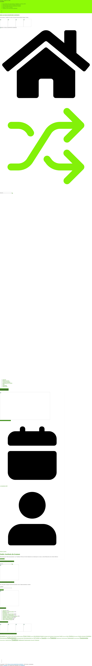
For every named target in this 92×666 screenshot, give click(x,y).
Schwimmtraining (28, 638)
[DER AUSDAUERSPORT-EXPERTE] (46, 99)
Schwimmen (11, 638)
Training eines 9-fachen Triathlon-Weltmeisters (12, 4)
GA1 (13, 636)
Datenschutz (5, 386)
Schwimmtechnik (20, 638)
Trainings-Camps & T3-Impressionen (10, 616)
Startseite (4, 379)
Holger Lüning (26, 636)
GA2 (15, 636)
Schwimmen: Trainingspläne (8, 615)
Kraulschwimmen (56, 636)
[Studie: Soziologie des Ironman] (25, 419)
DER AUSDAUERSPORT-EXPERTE (10, 15)
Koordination (46, 636)
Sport (32, 638)
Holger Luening (3, 551)
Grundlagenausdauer (19, 636)
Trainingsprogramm (8, 640)
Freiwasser (9, 636)
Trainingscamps (64, 638)
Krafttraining (52, 636)
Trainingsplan (84, 638)
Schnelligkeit (88, 636)
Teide (40, 638)
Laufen (61, 636)
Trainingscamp (58, 638)
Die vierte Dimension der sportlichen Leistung (12, 6)
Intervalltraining (37, 636)
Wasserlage (33, 640)
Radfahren (71, 636)
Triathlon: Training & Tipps (5, 420)
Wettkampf (37, 640)
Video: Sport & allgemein (8, 618)
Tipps (49, 638)
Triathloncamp (21, 640)
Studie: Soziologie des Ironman (10, 554)
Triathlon (15, 640)
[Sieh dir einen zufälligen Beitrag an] (46, 191)
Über (4, 384)
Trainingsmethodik (76, 638)
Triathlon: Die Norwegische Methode (10, 8)
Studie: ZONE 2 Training (8, 7)
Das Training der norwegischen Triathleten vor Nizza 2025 (14, 3)
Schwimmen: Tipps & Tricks (8, 613)
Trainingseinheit (70, 638)
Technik (37, 638)
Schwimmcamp (3, 638)
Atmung (6, 636)
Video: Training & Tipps (7, 619)
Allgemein (5, 610)
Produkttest (5, 612)
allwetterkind (2, 636)
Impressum (5, 385)
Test (47, 638)
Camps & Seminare (6, 381)
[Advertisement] (37, 649)
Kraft (49, 636)
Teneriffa (43, 638)
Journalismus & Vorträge (7, 383)
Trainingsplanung (2, 640)
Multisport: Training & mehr (8, 611)
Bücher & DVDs (6, 380)
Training (53, 638)
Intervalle (32, 636)
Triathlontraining (27, 640)
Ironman (42, 636)
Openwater (64, 636)
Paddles (67, 636)
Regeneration (76, 636)
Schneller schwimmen (82, 636)
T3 (34, 638)
